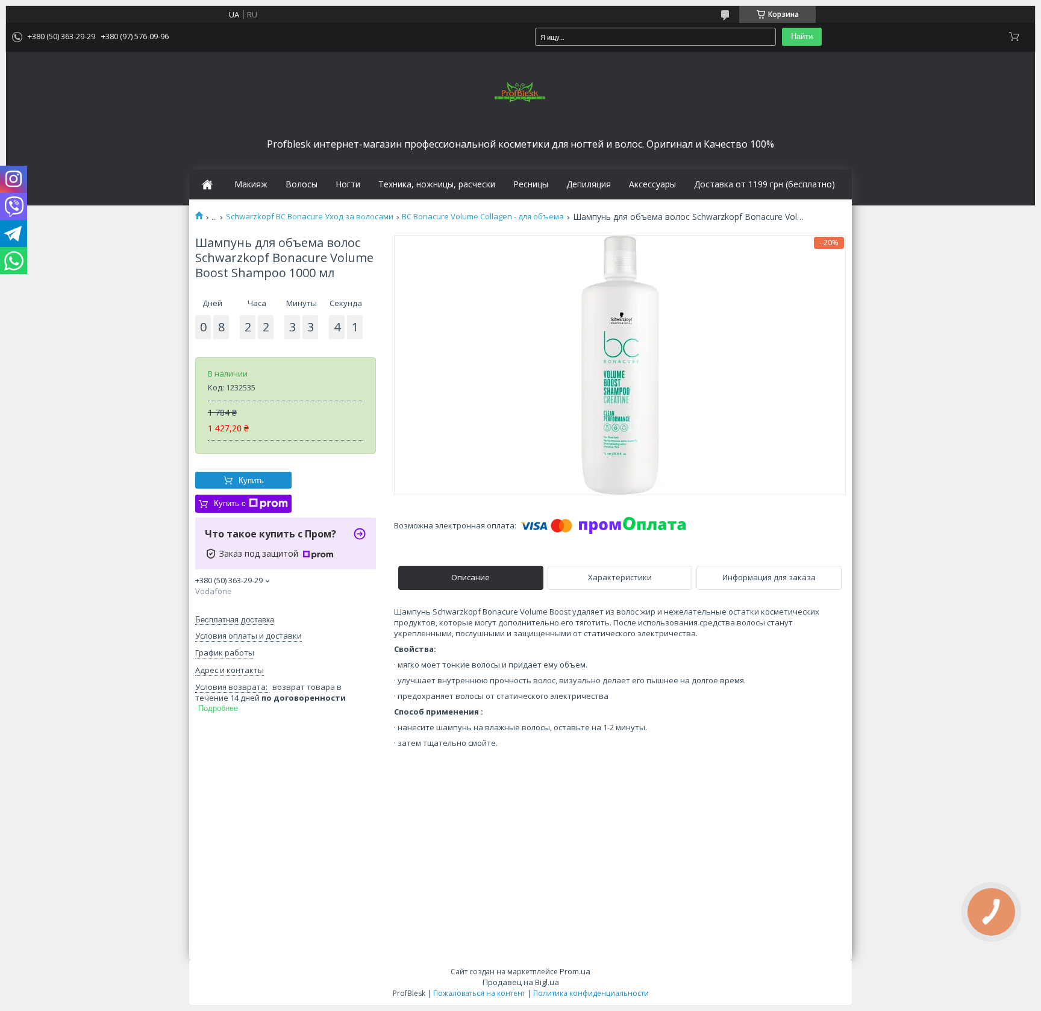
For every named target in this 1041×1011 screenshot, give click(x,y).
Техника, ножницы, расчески (436, 184)
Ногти (348, 184)
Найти (802, 36)
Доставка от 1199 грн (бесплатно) (764, 184)
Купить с (230, 503)
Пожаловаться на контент (479, 993)
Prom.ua (575, 971)
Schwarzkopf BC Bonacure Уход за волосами (309, 216)
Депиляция (588, 184)
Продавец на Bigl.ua (521, 982)
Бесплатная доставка (234, 619)
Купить (251, 480)
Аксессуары (652, 184)
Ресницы (530, 184)
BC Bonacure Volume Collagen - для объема (483, 216)
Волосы (301, 184)
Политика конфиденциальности (591, 993)
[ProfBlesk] (520, 93)
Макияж (250, 184)
